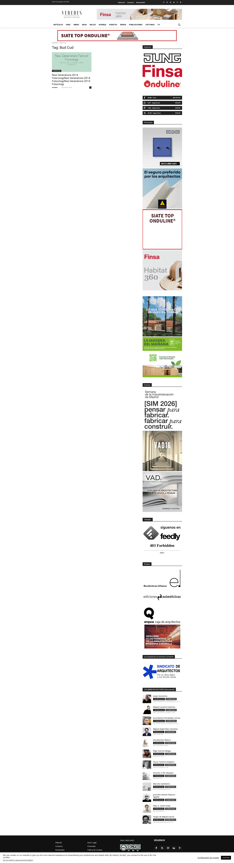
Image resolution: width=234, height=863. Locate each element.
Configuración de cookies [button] (208, 858)
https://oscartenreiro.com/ (160, 767)
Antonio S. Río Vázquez (163, 773)
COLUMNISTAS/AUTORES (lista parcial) (159, 690)
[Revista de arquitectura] (71, 14)
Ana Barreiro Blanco (162, 740)
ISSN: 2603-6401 (127, 840)
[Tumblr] (180, 2)
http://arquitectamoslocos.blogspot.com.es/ (165, 723)
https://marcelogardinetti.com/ (162, 789)
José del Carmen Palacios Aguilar (164, 795)
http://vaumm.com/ (158, 756)
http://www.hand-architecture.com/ (163, 822)
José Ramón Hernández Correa (166, 718)
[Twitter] (167, 2)
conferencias (57, 71)
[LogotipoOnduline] (162, 84)
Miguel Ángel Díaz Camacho (165, 729)
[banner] (162, 492)
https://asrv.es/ (157, 778)
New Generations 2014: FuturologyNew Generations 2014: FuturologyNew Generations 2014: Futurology (71, 80)
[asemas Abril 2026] (162, 188)
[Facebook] (163, 2)
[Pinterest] (177, 2)
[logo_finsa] (162, 71)
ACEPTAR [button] (225, 858)
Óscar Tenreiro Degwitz (163, 762)
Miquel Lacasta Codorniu (164, 707)
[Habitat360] (162, 270)
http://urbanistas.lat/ (159, 811)
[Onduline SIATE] (162, 229)
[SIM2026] (162, 410)
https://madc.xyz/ (158, 734)
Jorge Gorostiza (160, 696)
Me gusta (176, 98)
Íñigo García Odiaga (162, 751)
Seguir (177, 103)
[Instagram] (170, 2)
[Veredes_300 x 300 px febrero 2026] (162, 316)
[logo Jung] (162, 58)
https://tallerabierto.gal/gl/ (160, 745)
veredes (55, 87)
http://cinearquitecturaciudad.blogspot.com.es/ (166, 701)
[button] (179, 25)
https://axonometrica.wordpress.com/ (164, 712)
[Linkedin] (174, 2)
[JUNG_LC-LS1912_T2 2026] (162, 148)
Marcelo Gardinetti (161, 784)
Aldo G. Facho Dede (161, 806)
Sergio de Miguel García (163, 817)
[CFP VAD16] (162, 451)
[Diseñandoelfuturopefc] (162, 357)
